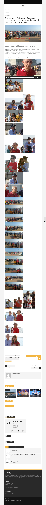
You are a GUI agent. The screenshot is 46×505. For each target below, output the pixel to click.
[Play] (6, 77)
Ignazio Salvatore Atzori (9, 357)
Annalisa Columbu (9, 355)
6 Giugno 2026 (14, 455)
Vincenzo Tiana (8, 360)
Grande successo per (21, 395)
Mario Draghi (17, 357)
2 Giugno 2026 (14, 462)
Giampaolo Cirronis (16, 373)
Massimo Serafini (8, 359)
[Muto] (37, 77)
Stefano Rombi (15, 359)
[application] (23, 69)
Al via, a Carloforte (9, 396)
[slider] (22, 77)
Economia (21, 447)
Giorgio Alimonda (16, 355)
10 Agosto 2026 (14, 450)
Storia (7, 447)
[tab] (7, 447)
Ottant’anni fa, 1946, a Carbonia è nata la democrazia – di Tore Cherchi (23, 454)
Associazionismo (12, 447)
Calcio (17, 447)
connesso (10, 410)
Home (6, 9)
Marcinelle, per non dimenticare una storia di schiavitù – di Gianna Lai (23, 449)
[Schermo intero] (39, 77)
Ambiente (10, 9)
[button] (23, 69)
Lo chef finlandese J (33, 395)
